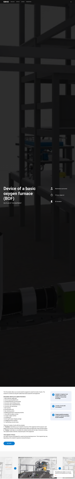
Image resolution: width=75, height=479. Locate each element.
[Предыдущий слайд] (15, 468)
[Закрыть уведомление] (72, 471)
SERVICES (18, 1)
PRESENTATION (28, 1)
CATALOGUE (13, 1)
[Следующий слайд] (60, 468)
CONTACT (22, 1)
